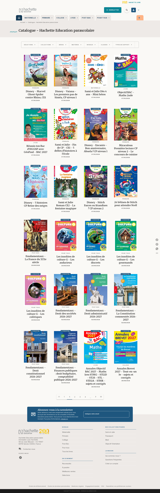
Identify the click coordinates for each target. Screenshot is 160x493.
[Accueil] (28, 10)
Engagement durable (92, 486)
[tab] (19, 17)
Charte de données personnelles (59, 486)
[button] (112, 10)
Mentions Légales (78, 486)
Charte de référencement (37, 486)
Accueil (22, 22)
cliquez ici (64, 419)
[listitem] (29, 2)
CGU (102, 486)
